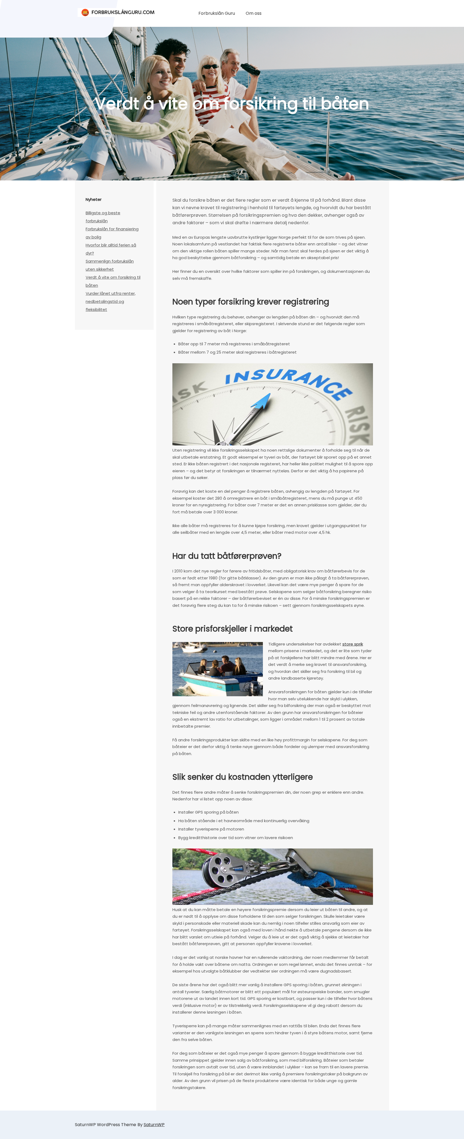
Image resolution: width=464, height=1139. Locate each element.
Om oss (254, 13)
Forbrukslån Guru (216, 13)
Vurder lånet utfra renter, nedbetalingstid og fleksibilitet (111, 301)
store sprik (352, 644)
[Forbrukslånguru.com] (118, 11)
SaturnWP (154, 1125)
